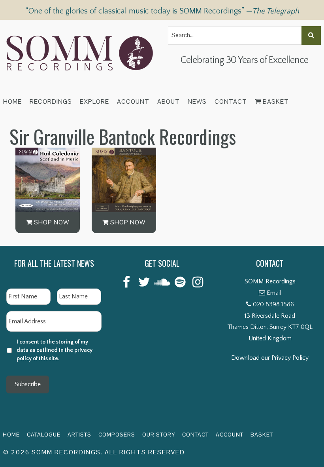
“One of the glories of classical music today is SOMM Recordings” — (162, 11)
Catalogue (43, 434)
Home (12, 101)
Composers (116, 434)
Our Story (158, 434)
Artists (79, 434)
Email (274, 292)
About (168, 101)
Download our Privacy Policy (270, 357)
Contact (231, 101)
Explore (94, 101)
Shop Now (50, 222)
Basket (275, 101)
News (197, 101)
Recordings (51, 101)
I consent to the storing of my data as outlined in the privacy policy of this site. (54, 350)
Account (133, 101)
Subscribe (28, 384)
